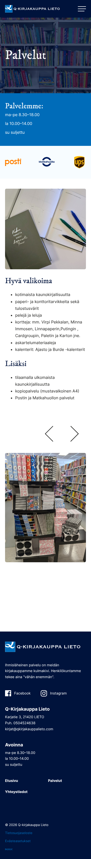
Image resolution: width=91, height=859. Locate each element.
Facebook (22, 693)
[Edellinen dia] (49, 434)
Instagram (58, 693)
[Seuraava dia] (74, 434)
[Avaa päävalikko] (82, 8)
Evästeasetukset (18, 841)
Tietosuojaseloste (18, 833)
